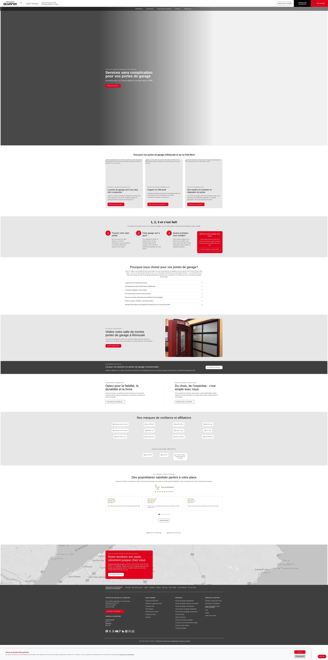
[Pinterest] (126, 632)
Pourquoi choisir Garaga (182, 625)
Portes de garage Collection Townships (186, 603)
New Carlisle (172, 587)
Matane (137, 566)
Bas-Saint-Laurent (137, 587)
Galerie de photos (180, 617)
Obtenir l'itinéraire (114, 611)
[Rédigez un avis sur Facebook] (173, 533)
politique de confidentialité (126, 654)
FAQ (206, 610)
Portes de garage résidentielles (184, 601)
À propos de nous (150, 614)
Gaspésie (118, 566)
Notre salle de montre (151, 612)
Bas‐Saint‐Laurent (119, 564)
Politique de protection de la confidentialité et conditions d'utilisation (173, 641)
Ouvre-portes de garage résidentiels (186, 609)
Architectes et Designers (212, 603)
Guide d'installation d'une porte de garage (212, 606)
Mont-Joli (142, 566)
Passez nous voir (113, 346)
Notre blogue (149, 609)
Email (322, 656)
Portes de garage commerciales (184, 606)
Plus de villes (192, 587)
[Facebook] (106, 632)
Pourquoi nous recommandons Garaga (186, 623)
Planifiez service (115, 574)
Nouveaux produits (180, 628)
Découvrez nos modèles (157, 204)
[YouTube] (116, 632)
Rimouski (110, 564)
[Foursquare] (119, 632)
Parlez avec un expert (184, 402)
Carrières (148, 617)
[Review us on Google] (154, 533)
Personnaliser (300, 656)
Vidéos (207, 613)
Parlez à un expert (195, 204)
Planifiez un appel (213, 367)
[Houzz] (123, 632)
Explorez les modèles (114, 402)
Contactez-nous (112, 86)
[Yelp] (113, 632)
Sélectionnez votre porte (210, 249)
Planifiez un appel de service (153, 603)
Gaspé (124, 566)
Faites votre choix (115, 204)
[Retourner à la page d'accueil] (10, 3)
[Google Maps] (132, 632)
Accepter (300, 652)
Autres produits (179, 614)
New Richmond (117, 568)
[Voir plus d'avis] (157, 487)
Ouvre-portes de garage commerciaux (186, 612)
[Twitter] (110, 632)
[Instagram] (129, 632)
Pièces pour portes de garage (184, 620)
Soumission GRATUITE (151, 601)
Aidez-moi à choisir (210, 615)
